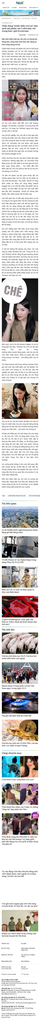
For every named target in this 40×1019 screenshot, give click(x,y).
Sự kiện (14, 7)
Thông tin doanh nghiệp (8, 974)
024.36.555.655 (6, 968)
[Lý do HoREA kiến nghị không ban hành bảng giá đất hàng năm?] (20, 517)
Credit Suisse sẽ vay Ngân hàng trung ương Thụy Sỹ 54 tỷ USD (19, 561)
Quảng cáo (24, 968)
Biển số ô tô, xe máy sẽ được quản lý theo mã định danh (18, 590)
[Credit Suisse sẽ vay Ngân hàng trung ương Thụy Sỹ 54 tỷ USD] (20, 547)
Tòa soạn (26, 974)
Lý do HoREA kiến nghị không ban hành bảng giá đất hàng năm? (19, 531)
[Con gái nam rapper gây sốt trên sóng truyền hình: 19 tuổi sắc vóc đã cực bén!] (20, 891)
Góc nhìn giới (26, 18)
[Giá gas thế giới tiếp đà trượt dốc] (20, 703)
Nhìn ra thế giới (7, 955)
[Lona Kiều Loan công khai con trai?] (20, 766)
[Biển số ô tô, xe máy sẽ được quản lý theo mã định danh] (20, 577)
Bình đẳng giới (6, 18)
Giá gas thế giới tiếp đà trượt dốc (17, 716)
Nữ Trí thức (23, 7)
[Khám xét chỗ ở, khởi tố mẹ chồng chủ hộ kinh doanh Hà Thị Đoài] (20, 920)
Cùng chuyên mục (12, 753)
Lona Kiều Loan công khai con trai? (18, 779)
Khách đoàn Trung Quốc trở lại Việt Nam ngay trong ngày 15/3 (18, 687)
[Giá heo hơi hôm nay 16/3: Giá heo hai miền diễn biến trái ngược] (20, 643)
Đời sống (34, 18)
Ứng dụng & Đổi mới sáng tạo (28, 949)
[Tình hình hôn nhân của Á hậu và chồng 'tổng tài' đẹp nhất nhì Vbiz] (20, 794)
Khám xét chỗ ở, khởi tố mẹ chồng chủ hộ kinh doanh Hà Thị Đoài (19, 934)
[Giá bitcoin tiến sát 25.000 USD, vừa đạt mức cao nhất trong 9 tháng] (20, 730)
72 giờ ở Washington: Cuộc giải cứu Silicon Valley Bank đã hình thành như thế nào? (19, 621)
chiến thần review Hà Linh (16, 495)
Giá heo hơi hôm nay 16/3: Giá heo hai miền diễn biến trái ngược (19, 657)
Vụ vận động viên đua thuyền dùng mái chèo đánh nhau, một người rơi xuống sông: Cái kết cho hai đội (20, 873)
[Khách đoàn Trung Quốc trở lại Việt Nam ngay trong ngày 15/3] (20, 673)
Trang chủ (6, 7)
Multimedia (25, 961)
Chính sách (16, 18)
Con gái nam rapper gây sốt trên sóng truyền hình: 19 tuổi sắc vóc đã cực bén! (20, 904)
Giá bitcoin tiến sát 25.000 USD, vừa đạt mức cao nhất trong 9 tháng (20, 744)
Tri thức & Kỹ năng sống (28, 955)
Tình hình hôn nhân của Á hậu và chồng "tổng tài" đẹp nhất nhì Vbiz (20, 808)
